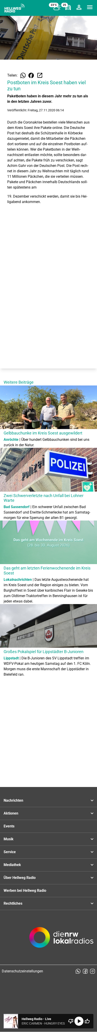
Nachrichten (13, 800)
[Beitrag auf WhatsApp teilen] (23, 75)
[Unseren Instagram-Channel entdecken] (92, 971)
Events (9, 826)
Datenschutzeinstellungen (22, 971)
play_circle (79, 1021)
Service (10, 852)
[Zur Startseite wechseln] (14, 8)
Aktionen (11, 813)
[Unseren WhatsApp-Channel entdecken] (78, 971)
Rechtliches (13, 903)
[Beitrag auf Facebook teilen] (31, 75)
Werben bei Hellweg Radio (25, 890)
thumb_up (87, 1021)
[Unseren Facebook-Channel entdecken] (85, 971)
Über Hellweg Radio (20, 878)
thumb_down (71, 1021)
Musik (9, 839)
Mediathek (12, 865)
